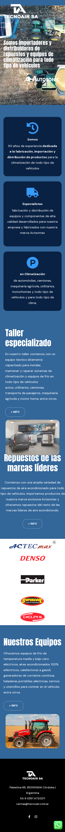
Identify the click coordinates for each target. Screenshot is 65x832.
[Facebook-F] (29, 817)
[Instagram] (35, 817)
